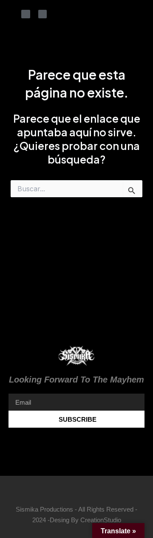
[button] (76, 443)
